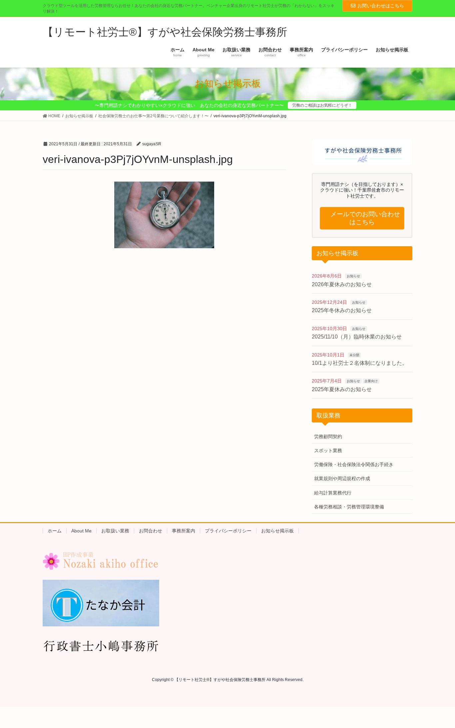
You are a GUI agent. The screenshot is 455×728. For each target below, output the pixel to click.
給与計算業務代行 (332, 492)
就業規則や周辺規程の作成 (342, 478)
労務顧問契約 (328, 436)
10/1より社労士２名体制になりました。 (359, 363)
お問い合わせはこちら (380, 5)
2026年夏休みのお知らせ (342, 284)
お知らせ (353, 276)
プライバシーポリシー (228, 530)
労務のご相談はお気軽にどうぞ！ (322, 105)
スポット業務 (328, 450)
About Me (81, 530)
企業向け (371, 381)
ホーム (55, 530)
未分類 (354, 355)
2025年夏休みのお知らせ (342, 389)
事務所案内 (183, 530)
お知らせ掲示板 (277, 530)
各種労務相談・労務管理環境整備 (349, 506)
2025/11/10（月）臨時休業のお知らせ (357, 337)
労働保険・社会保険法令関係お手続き (353, 464)
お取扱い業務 (115, 530)
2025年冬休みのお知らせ (342, 310)
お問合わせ (150, 530)
